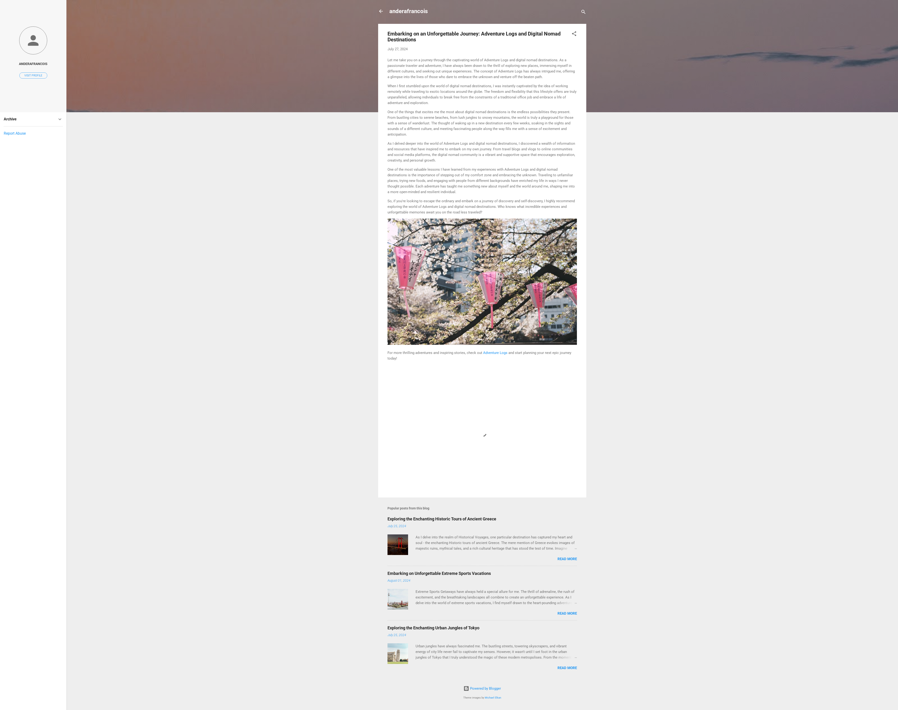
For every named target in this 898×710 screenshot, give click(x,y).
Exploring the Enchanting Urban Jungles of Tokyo (433, 627)
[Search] (583, 13)
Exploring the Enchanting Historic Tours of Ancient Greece (441, 518)
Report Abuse (15, 133)
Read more (567, 559)
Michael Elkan (493, 697)
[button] (574, 34)
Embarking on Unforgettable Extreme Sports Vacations (439, 573)
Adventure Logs (495, 353)
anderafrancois (408, 11)
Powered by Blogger (485, 688)
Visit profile (33, 75)
